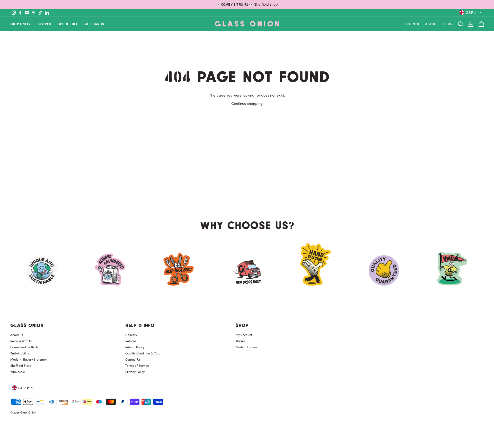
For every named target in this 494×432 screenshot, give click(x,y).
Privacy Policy (135, 371)
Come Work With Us (24, 347)
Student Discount (247, 347)
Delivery (131, 334)
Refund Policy (134, 347)
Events (412, 24)
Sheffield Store (20, 365)
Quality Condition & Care (143, 353)
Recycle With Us (21, 340)
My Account (243, 334)
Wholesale (17, 371)
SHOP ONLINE (21, 24)
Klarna (240, 340)
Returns (130, 340)
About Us (16, 334)
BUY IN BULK (67, 24)
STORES (44, 24)
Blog (448, 24)
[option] (247, 4)
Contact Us (132, 359)
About (431, 24)
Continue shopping (247, 103)
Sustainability (19, 353)
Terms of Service (137, 365)
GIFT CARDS (93, 24)
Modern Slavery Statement (29, 359)
